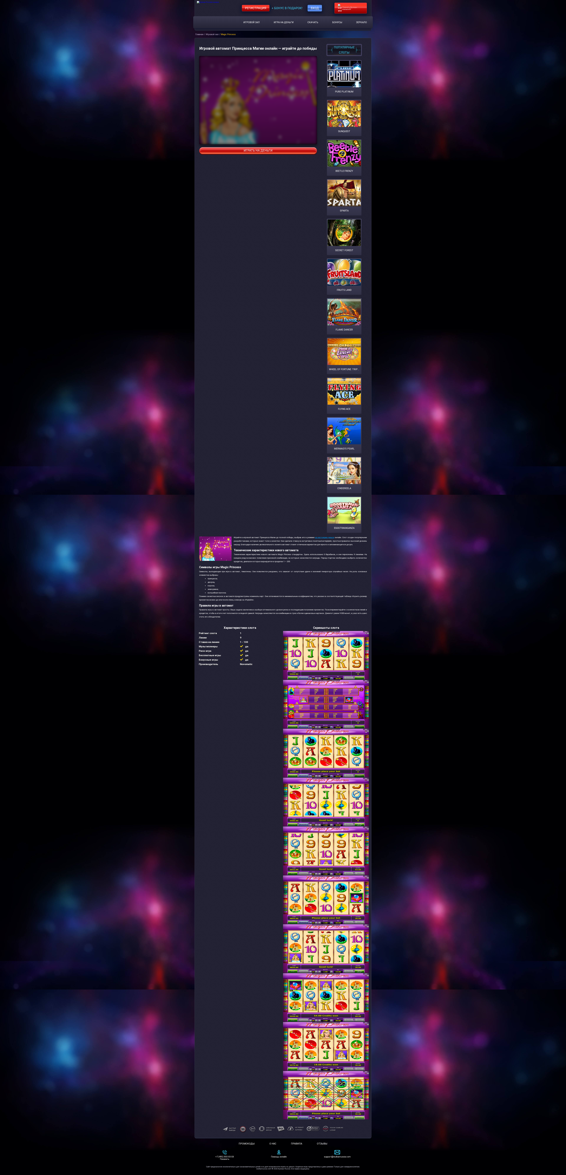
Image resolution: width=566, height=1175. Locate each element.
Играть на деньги (258, 150)
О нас (272, 1143)
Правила (296, 1143)
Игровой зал (251, 22)
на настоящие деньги (324, 537)
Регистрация (255, 8)
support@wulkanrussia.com (337, 1157)
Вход (315, 8)
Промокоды (247, 1143)
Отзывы (322, 1143)
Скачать (312, 22)
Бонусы (337, 22)
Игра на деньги (284, 22)
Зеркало (361, 22)
